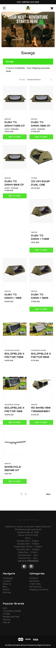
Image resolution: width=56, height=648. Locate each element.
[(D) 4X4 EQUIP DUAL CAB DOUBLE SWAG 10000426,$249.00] (41, 157)
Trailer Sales (35, 583)
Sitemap (7, 592)
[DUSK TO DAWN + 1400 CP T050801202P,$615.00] (41, 211)
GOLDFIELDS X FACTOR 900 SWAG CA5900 (41, 358)
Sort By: (22, 79)
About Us (7, 583)
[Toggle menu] (6, 8)
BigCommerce (44, 645)
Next (48, 494)
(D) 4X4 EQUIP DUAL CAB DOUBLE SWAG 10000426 (41, 186)
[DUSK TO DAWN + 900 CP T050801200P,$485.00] (41, 270)
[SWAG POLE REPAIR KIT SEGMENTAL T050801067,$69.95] (15, 442)
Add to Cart (15, 137)
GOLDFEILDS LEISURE (12, 611)
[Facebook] (24, 566)
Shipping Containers (39, 589)
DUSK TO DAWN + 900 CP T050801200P (41, 299)
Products (33, 578)
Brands (6, 589)
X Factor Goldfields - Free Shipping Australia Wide (28, 70)
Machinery (34, 581)
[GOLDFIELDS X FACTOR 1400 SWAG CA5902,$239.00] (15, 329)
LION (5, 608)
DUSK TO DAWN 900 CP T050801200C (14, 185)
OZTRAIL (6, 614)
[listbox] (39, 80)
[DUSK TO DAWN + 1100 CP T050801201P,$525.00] (15, 270)
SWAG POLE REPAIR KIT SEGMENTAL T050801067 (13, 472)
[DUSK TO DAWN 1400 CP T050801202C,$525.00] (15, 98)
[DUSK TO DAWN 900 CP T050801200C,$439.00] (15, 157)
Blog (5, 586)
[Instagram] (31, 566)
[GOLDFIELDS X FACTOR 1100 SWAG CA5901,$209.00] (15, 383)
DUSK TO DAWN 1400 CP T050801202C (14, 125)
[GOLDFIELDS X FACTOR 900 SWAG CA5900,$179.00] (41, 329)
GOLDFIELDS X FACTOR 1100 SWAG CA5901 (14, 411)
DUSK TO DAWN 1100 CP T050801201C (41, 125)
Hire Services (35, 586)
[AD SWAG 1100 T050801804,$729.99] (41, 383)
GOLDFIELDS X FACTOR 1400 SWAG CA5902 (14, 357)
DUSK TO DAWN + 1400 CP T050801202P (41, 240)
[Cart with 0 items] (48, 7)
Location (7, 581)
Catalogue (8, 578)
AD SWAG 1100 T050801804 (41, 409)
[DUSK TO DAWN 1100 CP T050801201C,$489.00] (41, 98)
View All (6, 622)
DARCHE (6, 619)
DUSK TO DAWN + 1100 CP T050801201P (14, 299)
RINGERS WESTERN (11, 616)
